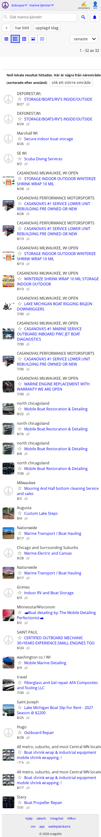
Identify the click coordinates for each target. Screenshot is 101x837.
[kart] (42, 39)
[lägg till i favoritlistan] (20, 99)
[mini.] (15, 39)
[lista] (6, 39)
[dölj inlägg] (28, 104)
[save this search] (94, 17)
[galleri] (33, 39)
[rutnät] (24, 39)
